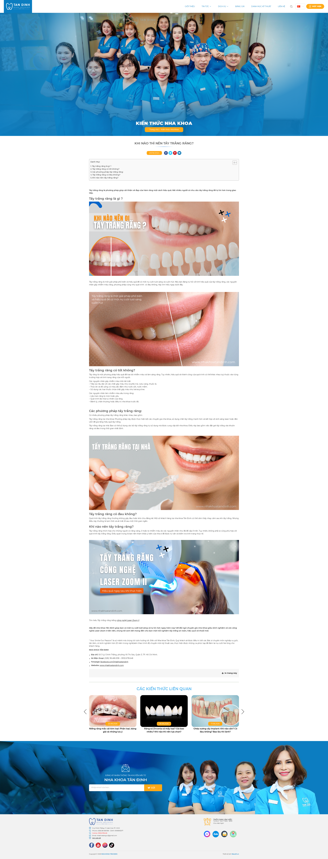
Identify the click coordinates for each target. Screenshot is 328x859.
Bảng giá (239, 6)
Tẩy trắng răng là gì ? (101, 166)
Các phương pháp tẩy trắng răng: (107, 172)
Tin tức (205, 6)
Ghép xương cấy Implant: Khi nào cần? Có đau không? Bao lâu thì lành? (215, 730)
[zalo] (215, 834)
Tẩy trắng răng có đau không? (106, 175)
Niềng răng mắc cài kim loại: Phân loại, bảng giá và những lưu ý (112, 730)
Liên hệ (281, 6)
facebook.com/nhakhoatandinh (114, 662)
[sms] (224, 834)
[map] (233, 834)
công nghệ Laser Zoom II (128, 620)
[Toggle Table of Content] (233, 162)
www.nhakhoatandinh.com (112, 665)
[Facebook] (91, 845)
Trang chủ (154, 129)
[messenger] (207, 834)
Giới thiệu (190, 6)
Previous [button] (85, 711)
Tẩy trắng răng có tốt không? (105, 169)
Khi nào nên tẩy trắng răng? (105, 178)
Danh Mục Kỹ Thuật (261, 6)
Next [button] (242, 711)
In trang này (231, 673)
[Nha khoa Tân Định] (18, 6)
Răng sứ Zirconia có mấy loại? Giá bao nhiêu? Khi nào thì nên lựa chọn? (164, 730)
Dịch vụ (222, 6)
